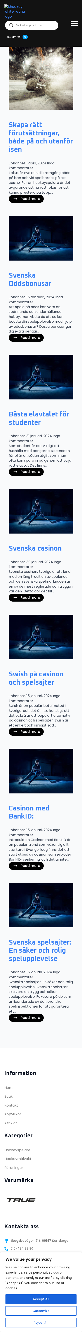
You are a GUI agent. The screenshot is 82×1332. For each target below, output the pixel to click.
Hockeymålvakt (17, 1158)
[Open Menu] (74, 23)
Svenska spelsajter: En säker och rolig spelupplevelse (40, 950)
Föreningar (13, 1167)
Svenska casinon (35, 548)
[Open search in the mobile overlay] (31, 25)
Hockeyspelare (17, 1150)
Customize (41, 1311)
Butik (8, 1096)
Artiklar (10, 1123)
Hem (8, 1087)
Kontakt (11, 1105)
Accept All (41, 1299)
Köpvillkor (12, 1114)
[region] (41, 1292)
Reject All (41, 1322)
